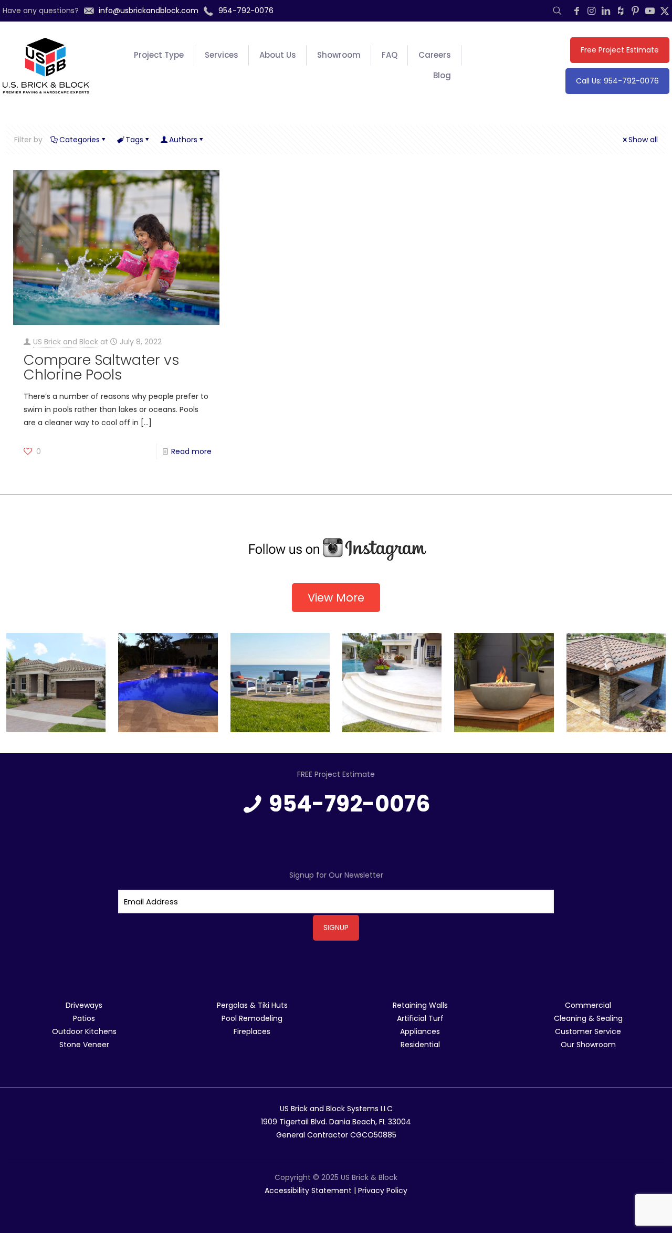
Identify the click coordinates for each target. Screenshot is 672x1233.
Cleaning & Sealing (588, 1018)
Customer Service (588, 1031)
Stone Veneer (84, 1044)
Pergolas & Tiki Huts (252, 1005)
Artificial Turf (420, 1018)
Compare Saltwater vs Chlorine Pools (102, 367)
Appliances (420, 1031)
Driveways (84, 1005)
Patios (84, 1018)
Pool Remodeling (252, 1018)
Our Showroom (588, 1044)
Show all (643, 139)
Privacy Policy (382, 1190)
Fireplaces (252, 1031)
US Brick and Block (65, 341)
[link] (336, 549)
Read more (191, 451)
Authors (183, 139)
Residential (420, 1044)
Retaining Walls (420, 1005)
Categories (79, 139)
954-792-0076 (349, 803)
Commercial (588, 1005)
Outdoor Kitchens (84, 1031)
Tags (134, 139)
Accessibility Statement (308, 1190)
